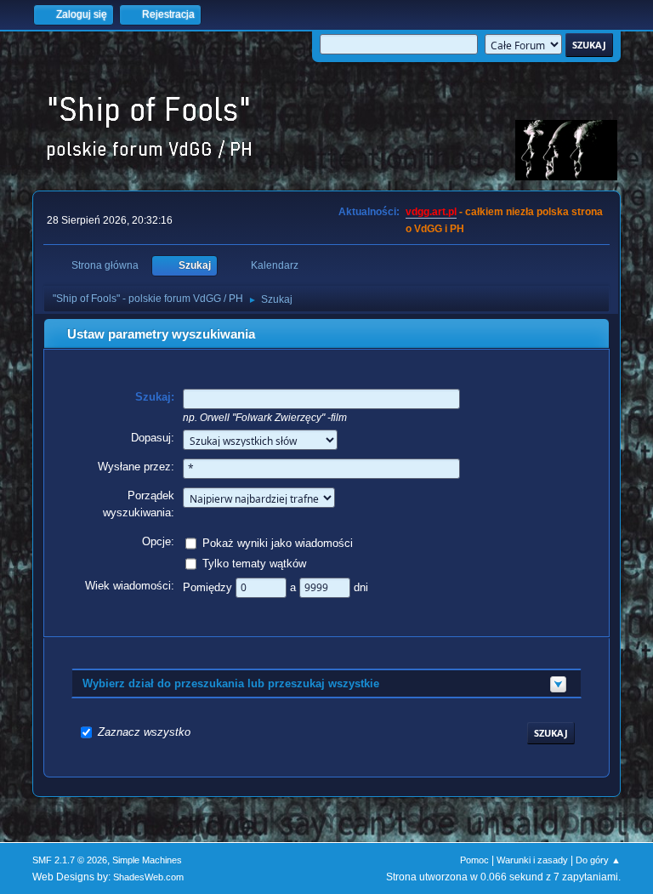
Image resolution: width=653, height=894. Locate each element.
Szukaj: (154, 396)
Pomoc (474, 860)
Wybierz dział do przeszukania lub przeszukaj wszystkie (230, 683)
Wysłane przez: (136, 466)
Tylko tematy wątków (254, 563)
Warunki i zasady (532, 860)
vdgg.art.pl (431, 212)
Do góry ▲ (598, 860)
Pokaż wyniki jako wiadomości (277, 543)
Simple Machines (147, 860)
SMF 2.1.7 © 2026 (69, 860)
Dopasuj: (152, 437)
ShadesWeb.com (148, 877)
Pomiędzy (209, 587)
